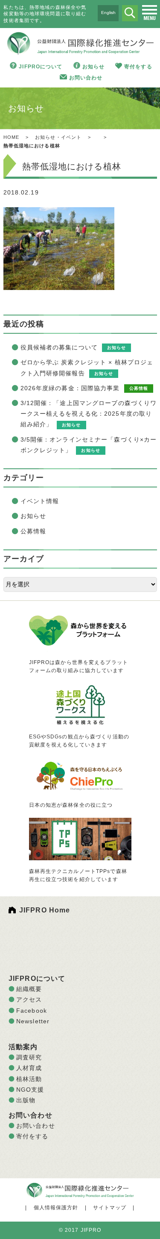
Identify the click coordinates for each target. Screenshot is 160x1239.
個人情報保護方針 (56, 1208)
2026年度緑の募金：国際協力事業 (70, 388)
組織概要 (29, 989)
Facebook (31, 1010)
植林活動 (29, 1079)
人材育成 (29, 1067)
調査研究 (29, 1057)
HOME (11, 137)
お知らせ (93, 67)
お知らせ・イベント (58, 137)
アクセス (29, 999)
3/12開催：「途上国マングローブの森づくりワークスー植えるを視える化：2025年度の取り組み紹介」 (88, 414)
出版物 (25, 1100)
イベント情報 (39, 501)
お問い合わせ (86, 78)
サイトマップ (110, 1208)
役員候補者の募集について (59, 347)
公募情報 (33, 531)
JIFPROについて (40, 67)
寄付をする (138, 67)
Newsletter (32, 1021)
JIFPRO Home (44, 910)
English (108, 12)
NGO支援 (30, 1089)
